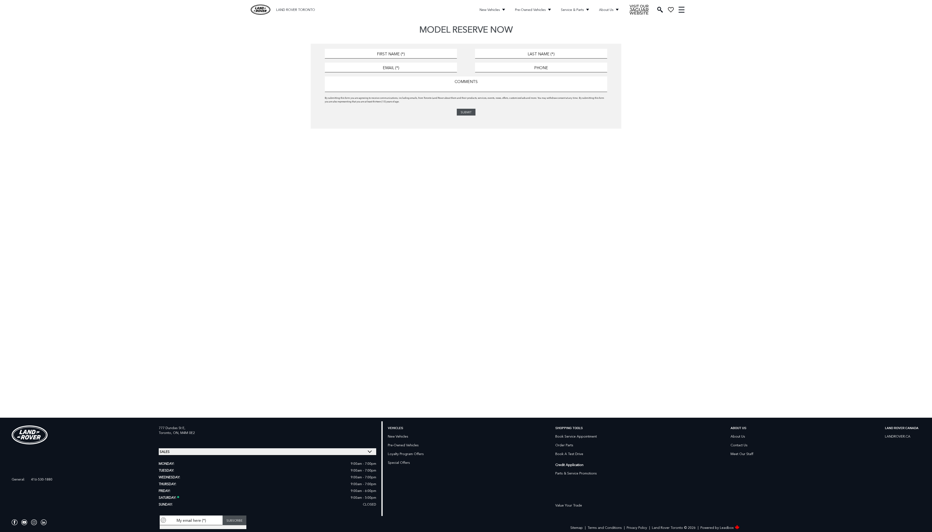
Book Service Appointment (576, 436)
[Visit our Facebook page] (14, 522)
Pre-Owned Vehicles (530, 9)
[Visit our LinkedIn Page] (44, 522)
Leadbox (727, 527)
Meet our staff (742, 453)
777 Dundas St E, (172, 427)
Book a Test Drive (569, 453)
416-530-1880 (41, 479)
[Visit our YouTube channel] (24, 522)
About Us (606, 9)
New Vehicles (490, 9)
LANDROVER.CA (897, 436)
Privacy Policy (637, 527)
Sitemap (576, 527)
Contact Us (739, 445)
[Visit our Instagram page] (34, 522)
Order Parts (564, 445)
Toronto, (166, 432)
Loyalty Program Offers (406, 453)
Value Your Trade (568, 505)
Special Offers (399, 462)
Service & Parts (572, 9)
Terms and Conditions (605, 527)
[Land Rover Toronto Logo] (260, 10)
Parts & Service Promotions (576, 473)
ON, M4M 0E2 (184, 432)
